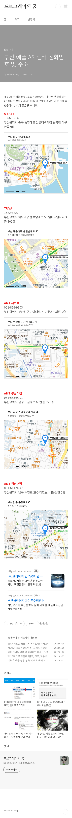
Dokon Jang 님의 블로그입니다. (19, 762)
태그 (17, 19)
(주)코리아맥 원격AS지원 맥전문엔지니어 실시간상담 (25, 576)
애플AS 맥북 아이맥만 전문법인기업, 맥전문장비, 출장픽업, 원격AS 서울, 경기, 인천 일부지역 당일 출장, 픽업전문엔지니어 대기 (26, 582)
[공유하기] (17, 623)
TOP (65, 811)
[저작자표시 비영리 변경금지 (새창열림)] (43, 623)
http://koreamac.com (20, 571)
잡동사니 (12, 637)
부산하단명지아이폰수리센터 (26, 600)
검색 (57, 6)
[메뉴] (65, 6)
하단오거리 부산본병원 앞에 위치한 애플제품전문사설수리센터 (35, 607)
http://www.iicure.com (20, 595)
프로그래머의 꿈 (20, 6)
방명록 (31, 19)
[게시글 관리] (21, 623)
